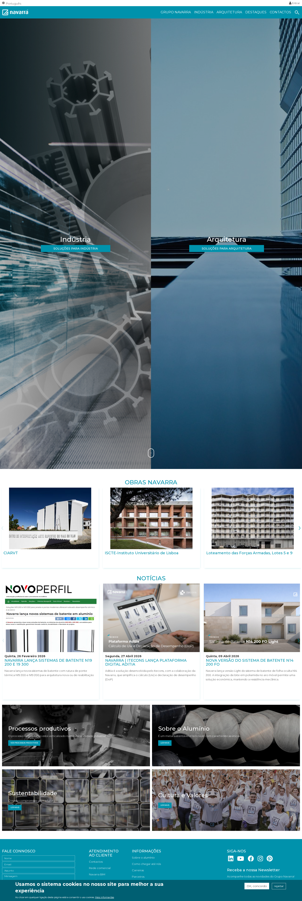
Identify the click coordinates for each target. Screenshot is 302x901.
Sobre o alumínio (143, 857)
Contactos (280, 12)
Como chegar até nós (146, 864)
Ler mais (164, 743)
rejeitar (279, 886)
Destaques (255, 12)
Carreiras (138, 870)
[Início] (15, 12)
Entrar (295, 3)
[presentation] (2, 527)
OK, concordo (257, 886)
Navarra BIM (97, 874)
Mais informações (104, 897)
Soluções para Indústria (75, 248)
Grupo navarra (176, 12)
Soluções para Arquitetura (226, 248)
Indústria (203, 12)
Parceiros (138, 876)
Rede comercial (100, 868)
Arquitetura (229, 12)
